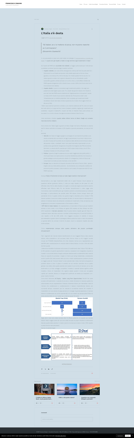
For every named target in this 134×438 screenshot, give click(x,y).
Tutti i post (36, 19)
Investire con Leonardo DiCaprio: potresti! (88, 398)
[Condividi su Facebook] (42, 369)
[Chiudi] (132, 436)
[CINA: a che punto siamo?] (67, 389)
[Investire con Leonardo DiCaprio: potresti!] (90, 389)
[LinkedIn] (128, 4)
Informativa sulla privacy (60, 435)
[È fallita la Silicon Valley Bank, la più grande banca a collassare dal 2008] (44, 389)
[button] (98, 19)
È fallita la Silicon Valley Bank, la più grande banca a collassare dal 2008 (44, 398)
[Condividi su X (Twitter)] (45, 369)
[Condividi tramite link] (52, 369)
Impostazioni (120, 435)
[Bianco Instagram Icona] (130, 4)
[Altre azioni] (92, 29)
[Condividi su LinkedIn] (48, 369)
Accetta (127, 435)
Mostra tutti (97, 381)
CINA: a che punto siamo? (67, 397)
